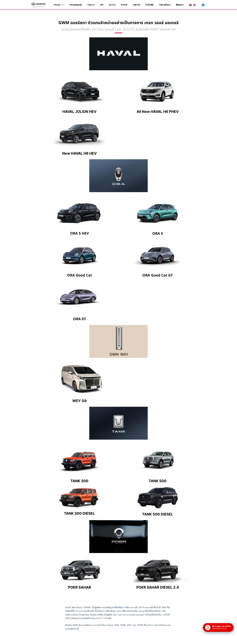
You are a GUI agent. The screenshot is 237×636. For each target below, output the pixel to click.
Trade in (90, 5)
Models (57, 5)
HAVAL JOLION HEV (79, 111)
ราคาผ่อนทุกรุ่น (75, 5)
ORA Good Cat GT (157, 275)
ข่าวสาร (124, 5)
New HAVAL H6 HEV (79, 153)
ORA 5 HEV (79, 233)
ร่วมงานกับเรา (164, 5)
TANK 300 (79, 481)
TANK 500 (158, 481)
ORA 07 (79, 319)
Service (112, 5)
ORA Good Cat (79, 275)
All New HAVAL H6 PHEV (158, 111)
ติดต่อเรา (180, 5)
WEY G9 (79, 401)
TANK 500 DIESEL (157, 514)
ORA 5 (157, 233)
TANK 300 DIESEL (79, 513)
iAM (101, 5)
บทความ (136, 5)
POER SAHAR (79, 587)
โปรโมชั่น (149, 5)
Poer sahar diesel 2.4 (157, 587)
